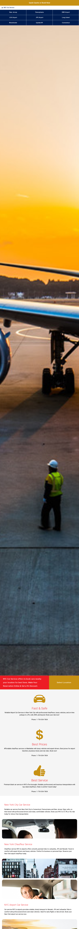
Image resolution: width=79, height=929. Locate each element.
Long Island (66, 17)
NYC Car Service (9, 7)
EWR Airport (66, 12)
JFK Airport (39, 17)
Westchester (13, 23)
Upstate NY (39, 23)
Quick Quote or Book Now (39, 3)
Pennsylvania (39, 12)
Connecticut (66, 23)
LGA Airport (13, 17)
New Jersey (13, 12)
